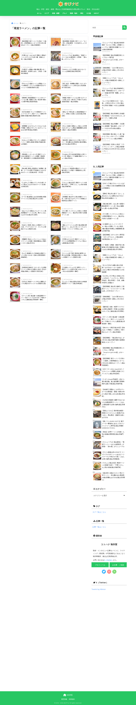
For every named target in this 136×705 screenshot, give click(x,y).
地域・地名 (73, 13)
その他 (88, 13)
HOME (69, 695)
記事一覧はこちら (99, 527)
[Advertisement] (109, 609)
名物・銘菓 (55, 13)
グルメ (64, 13)
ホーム (39, 13)
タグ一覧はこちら (99, 512)
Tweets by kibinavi (98, 589)
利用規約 (72, 699)
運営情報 (64, 699)
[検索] (124, 27)
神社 (81, 13)
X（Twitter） (108, 560)
